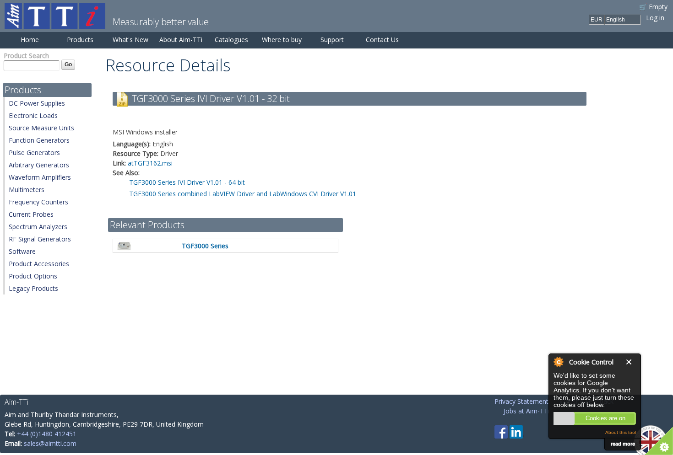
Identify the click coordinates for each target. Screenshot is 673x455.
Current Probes (31, 214)
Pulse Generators (34, 152)
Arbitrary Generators (39, 165)
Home (30, 39)
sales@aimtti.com (50, 443)
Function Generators (39, 140)
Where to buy (282, 39)
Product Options (33, 276)
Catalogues (231, 39)
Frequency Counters (38, 202)
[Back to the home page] (55, 24)
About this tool (620, 432)
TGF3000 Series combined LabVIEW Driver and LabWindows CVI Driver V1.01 (242, 193)
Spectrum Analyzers (38, 226)
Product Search (26, 55)
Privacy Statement (521, 401)
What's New (130, 39)
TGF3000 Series (205, 245)
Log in (655, 17)
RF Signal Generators (40, 239)
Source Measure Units (41, 127)
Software (22, 251)
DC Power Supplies (37, 103)
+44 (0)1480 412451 (46, 433)
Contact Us (382, 39)
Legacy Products (33, 288)
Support (332, 39)
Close (630, 362)
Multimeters (26, 189)
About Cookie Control (558, 361)
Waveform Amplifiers (40, 177)
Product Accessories (39, 263)
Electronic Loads (33, 115)
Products (80, 39)
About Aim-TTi (180, 39)
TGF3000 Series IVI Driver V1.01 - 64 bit (187, 182)
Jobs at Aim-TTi (526, 411)
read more (623, 443)
